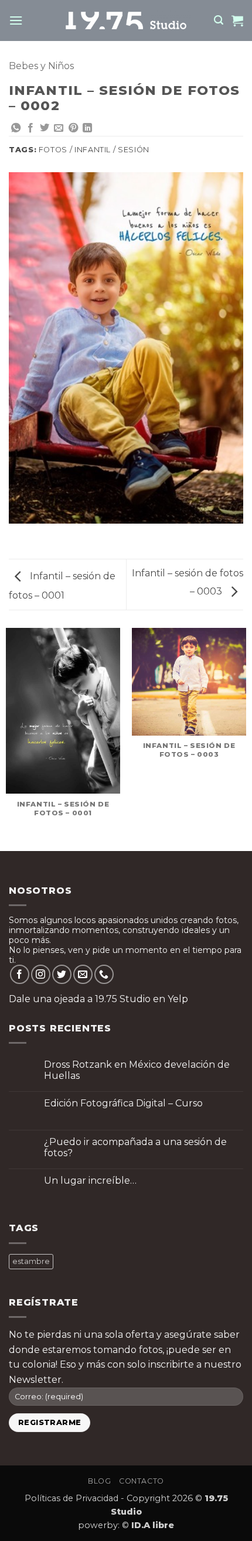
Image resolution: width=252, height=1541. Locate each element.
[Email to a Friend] (58, 128)
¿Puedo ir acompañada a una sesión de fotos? (135, 1147)
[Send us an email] (83, 974)
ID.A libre (152, 1525)
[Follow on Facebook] (19, 974)
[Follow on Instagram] (40, 974)
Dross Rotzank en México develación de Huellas (137, 1070)
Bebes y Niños (41, 65)
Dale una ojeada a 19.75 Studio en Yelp (98, 998)
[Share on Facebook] (30, 128)
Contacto (141, 1481)
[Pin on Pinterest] (73, 128)
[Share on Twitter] (44, 128)
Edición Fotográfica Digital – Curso (123, 1103)
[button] (16, 20)
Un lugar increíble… (90, 1180)
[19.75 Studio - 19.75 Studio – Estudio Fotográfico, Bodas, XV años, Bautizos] (126, 20)
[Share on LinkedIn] (87, 128)
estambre (31, 1261)
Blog (99, 1481)
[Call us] (104, 974)
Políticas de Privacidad (71, 1498)
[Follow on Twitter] (61, 974)
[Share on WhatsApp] (16, 128)
